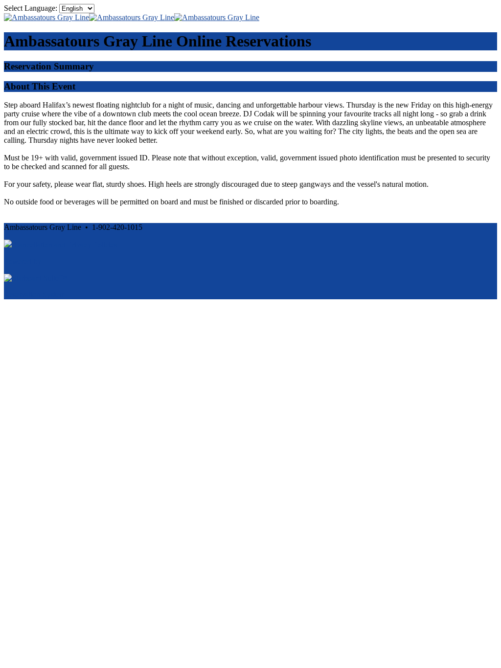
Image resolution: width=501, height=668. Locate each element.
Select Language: (30, 8)
